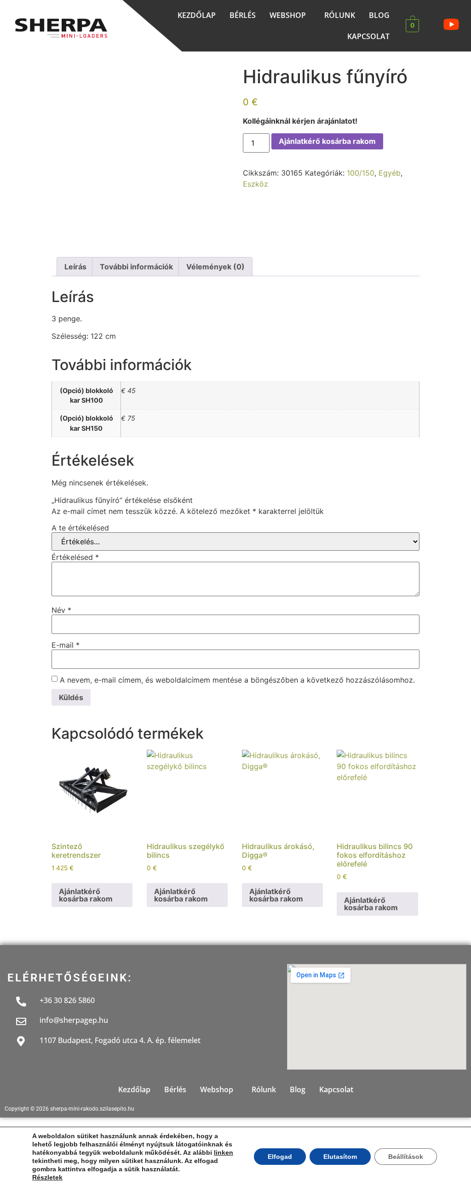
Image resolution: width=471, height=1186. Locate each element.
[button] (290, 15)
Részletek (47, 1177)
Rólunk (339, 15)
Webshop (288, 15)
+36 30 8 (54, 1000)
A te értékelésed (80, 527)
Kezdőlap (197, 15)
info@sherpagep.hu (74, 1020)
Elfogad (280, 1156)
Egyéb (390, 172)
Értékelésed (75, 557)
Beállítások (405, 1156)
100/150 (360, 172)
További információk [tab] (136, 266)
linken (223, 1152)
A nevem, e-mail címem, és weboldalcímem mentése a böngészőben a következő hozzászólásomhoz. (237, 680)
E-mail (66, 645)
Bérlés (243, 15)
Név (61, 610)
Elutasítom (340, 1156)
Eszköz (255, 183)
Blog (379, 15)
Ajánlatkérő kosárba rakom (327, 141)
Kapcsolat (368, 36)
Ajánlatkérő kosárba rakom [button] (86, 895)
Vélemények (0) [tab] (215, 266)
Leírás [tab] (75, 266)
